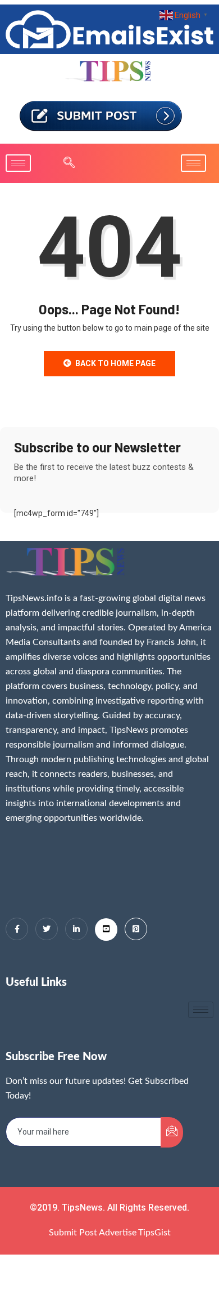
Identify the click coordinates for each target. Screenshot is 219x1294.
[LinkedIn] (76, 929)
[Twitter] (46, 929)
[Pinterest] (136, 929)
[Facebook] (17, 929)
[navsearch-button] (63, 163)
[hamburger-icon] (18, 163)
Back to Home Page (115, 363)
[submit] (172, 1132)
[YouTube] (106, 929)
